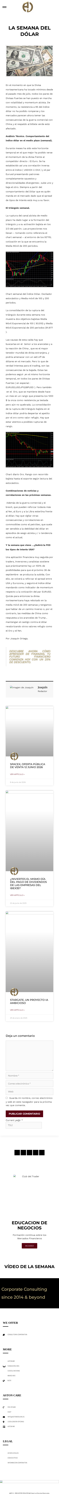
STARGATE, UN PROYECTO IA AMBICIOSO (29, 1001)
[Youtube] (42, 1152)
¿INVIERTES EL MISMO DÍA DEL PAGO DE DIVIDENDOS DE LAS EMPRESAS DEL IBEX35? (28, 883)
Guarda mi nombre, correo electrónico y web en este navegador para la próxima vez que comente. (29, 1102)
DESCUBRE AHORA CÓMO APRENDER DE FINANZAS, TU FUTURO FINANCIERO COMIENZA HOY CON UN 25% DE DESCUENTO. (29, 657)
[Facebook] (23, 1152)
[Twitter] (29, 1152)
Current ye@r (14, 1120)
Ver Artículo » (17, 774)
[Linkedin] (35, 1152)
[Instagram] (17, 1152)
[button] (4, 7)
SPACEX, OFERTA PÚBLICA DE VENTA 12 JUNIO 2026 (27, 766)
